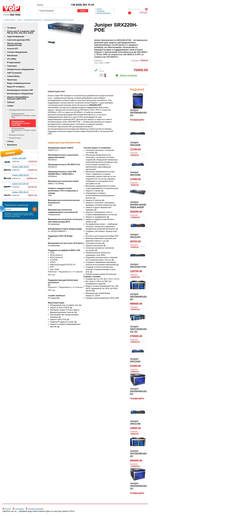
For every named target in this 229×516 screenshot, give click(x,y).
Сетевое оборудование (17, 52)
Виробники (12, 145)
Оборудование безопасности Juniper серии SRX (58, 20)
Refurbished (12, 55)
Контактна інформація (103, 13)
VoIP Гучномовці (14, 73)
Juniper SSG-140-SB (20, 184)
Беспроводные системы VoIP (20, 90)
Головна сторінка (10, 20)
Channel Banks (13, 76)
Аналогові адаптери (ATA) (18, 40)
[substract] (105, 76)
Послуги (99, 9)
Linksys (10, 141)
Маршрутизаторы (16, 135)
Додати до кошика (128, 75)
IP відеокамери (13, 62)
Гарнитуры (12, 66)
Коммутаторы (15, 138)
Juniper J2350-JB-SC (20, 167)
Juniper (19, 20)
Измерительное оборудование (20, 69)
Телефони (11, 28)
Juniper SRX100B (19, 158)
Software (11, 102)
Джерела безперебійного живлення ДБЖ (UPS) (18, 98)
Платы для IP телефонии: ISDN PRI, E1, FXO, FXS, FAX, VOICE (21, 32)
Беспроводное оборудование (20, 94)
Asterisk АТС (12, 49)
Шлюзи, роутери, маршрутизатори (14, 44)
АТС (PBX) (11, 59)
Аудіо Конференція (15, 36)
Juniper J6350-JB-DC (20, 175)
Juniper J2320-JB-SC (20, 192)
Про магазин (100, 11)
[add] (105, 74)
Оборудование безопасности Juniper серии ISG (23, 130)
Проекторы (12, 80)
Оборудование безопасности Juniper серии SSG (23, 115)
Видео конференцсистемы (19, 83)
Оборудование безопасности (33, 20)
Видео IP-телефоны (16, 87)
